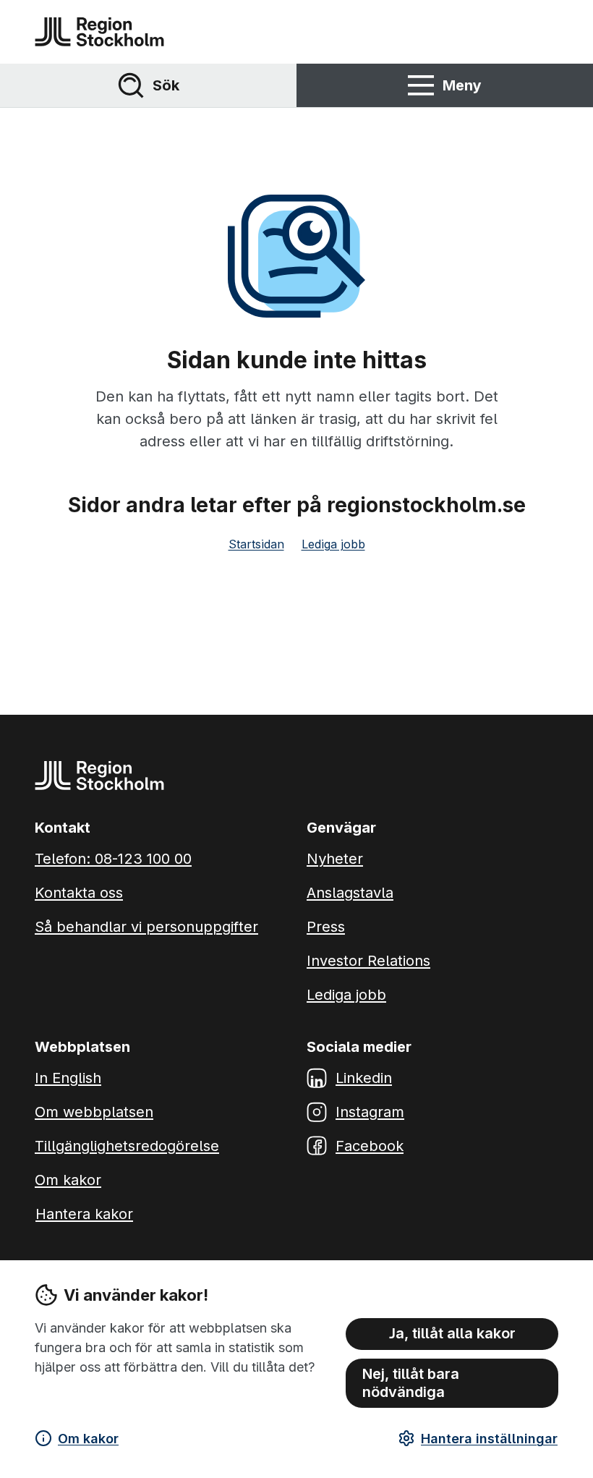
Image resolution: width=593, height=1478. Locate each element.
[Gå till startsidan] (99, 31)
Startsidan (256, 544)
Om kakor (88, 1438)
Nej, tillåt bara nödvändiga (410, 1383)
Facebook (370, 1146)
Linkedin (364, 1078)
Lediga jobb (333, 544)
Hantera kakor (84, 1214)
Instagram (370, 1112)
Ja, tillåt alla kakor (452, 1333)
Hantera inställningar (489, 1438)
